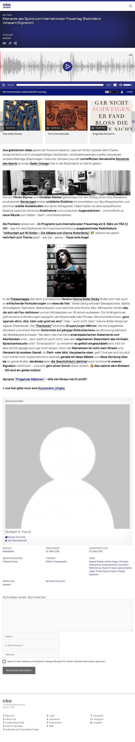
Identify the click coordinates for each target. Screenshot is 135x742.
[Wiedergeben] (3, 85)
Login (52, 716)
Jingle (92, 571)
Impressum (54, 719)
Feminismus (95, 568)
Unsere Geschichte (14, 723)
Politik (49, 562)
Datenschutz (55, 723)
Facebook (97, 716)
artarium (7, 38)
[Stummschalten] (120, 85)
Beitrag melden (55, 581)
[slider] (60, 85)
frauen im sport (109, 568)
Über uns (9, 716)
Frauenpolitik (60, 562)
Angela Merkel (96, 562)
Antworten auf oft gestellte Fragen (22, 729)
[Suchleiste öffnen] (130, 6)
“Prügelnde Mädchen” (30, 379)
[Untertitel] (115, 85)
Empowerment (109, 565)
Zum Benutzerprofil (17, 540)
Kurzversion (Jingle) (51, 388)
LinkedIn (97, 723)
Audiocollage (111, 562)
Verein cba (10, 719)
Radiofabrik (8, 551)
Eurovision (123, 565)
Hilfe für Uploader (14, 726)
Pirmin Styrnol (103, 571)
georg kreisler (124, 568)
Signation (94, 574)
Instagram (98, 719)
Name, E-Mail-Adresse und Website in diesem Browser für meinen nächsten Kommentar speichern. (56, 661)
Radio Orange (118, 571)
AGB (51, 726)
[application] (67, 84)
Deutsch (7, 585)
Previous (2, 122)
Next (133, 122)
